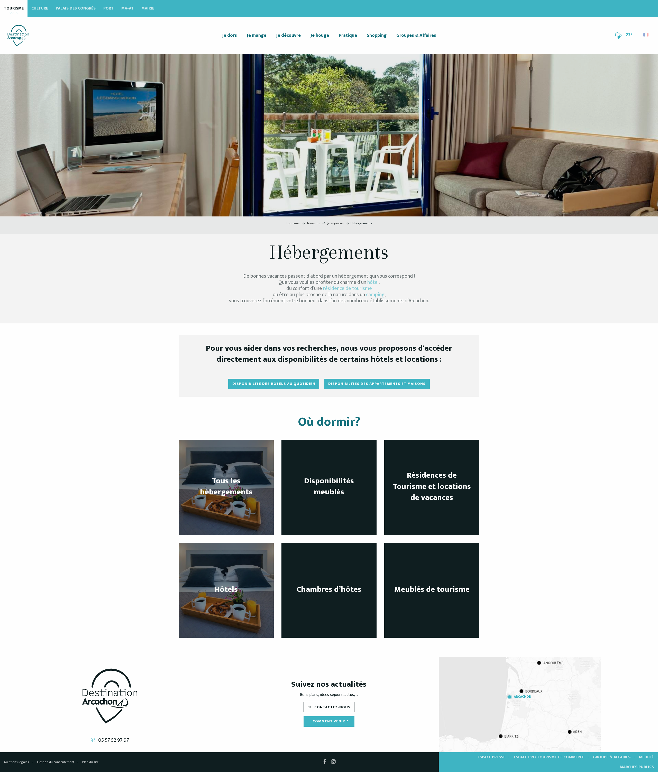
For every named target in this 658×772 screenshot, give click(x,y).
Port (108, 8)
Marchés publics (637, 767)
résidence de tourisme (347, 288)
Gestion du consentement (55, 762)
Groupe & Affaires (611, 757)
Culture (39, 8)
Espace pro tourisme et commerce (549, 757)
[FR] (646, 35)
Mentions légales (16, 762)
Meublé (646, 757)
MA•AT (127, 8)
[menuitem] (18, 35)
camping (375, 294)
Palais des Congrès (76, 8)
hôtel (373, 282)
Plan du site (90, 762)
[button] (646, 33)
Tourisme (14, 8)
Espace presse (491, 757)
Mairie (147, 8)
